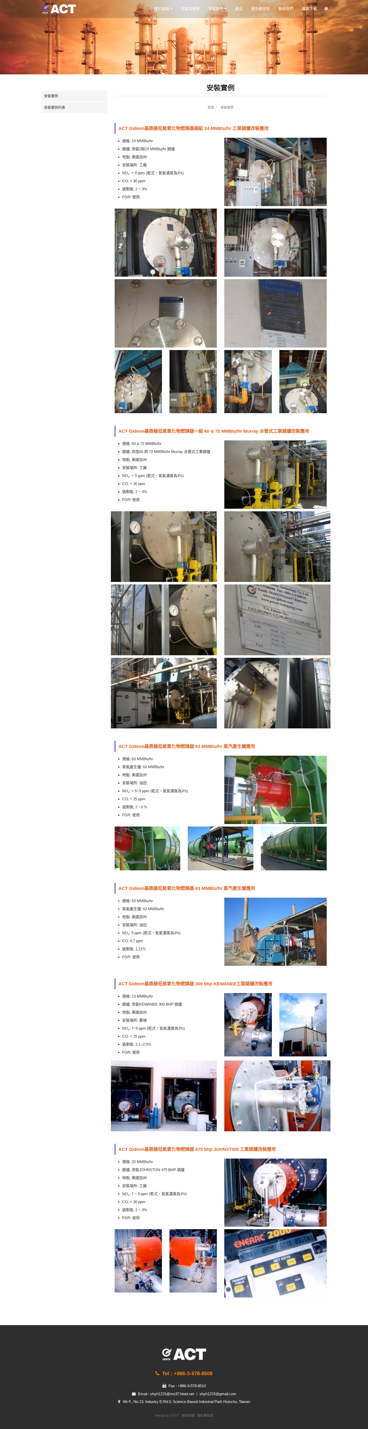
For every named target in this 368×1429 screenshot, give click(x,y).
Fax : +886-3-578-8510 (186, 1386)
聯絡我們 (285, 9)
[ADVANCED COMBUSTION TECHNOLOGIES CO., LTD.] (74, 9)
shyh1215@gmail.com (218, 1394)
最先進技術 (260, 9)
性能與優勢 (190, 9)
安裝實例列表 (54, 107)
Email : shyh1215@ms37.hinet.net (165, 1394)
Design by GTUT (167, 1415)
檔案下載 (309, 9)
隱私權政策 (205, 1415)
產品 (239, 9)
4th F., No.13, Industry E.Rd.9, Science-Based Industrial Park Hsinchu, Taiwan (186, 1401)
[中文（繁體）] (326, 8)
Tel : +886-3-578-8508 (187, 1373)
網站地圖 (188, 1415)
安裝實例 (216, 9)
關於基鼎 (162, 9)
